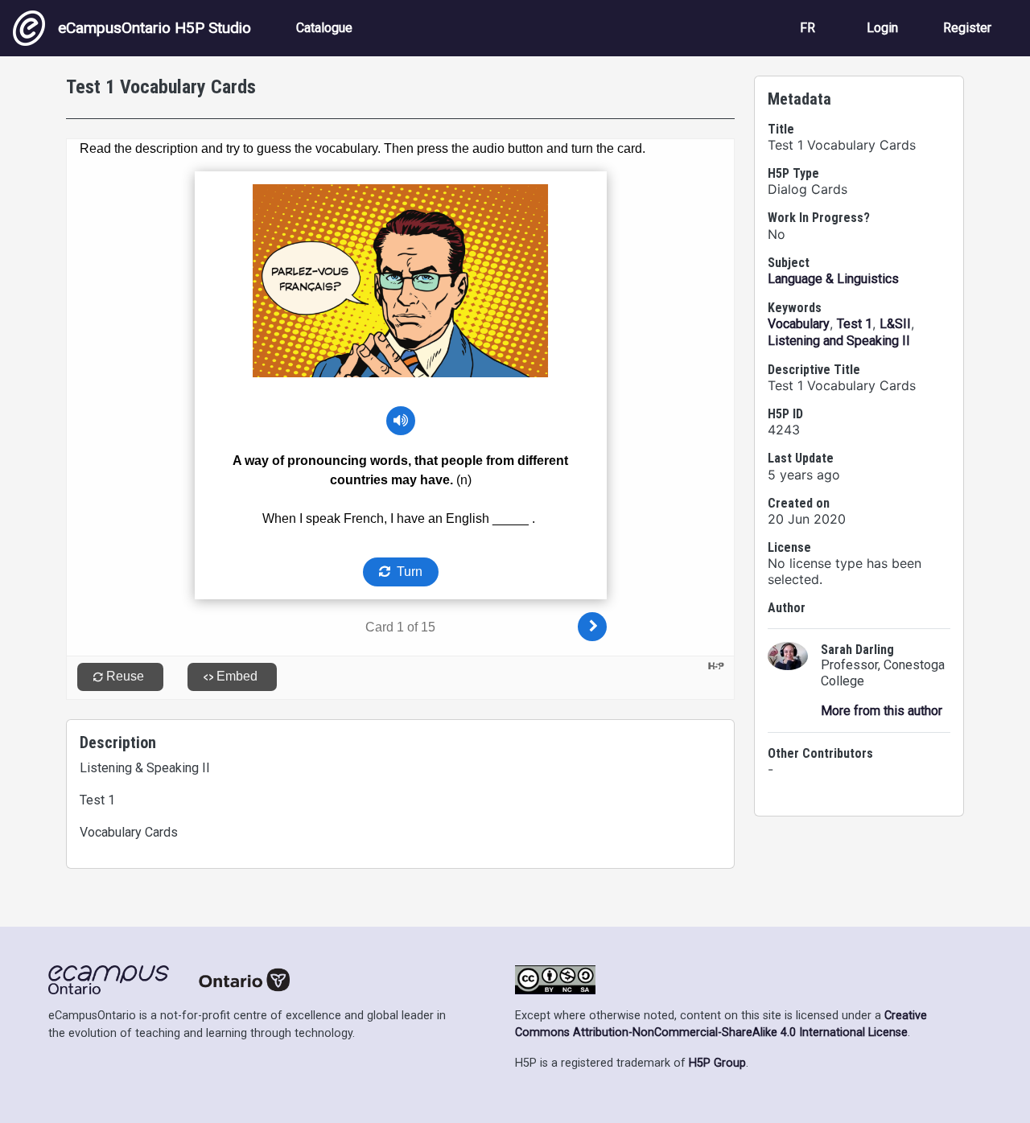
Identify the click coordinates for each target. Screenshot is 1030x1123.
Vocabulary (799, 323)
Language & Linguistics (833, 278)
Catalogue (324, 27)
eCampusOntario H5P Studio (154, 28)
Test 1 (854, 323)
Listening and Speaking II (839, 340)
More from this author (881, 710)
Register (967, 27)
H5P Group (717, 1063)
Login (882, 27)
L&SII (895, 323)
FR (807, 27)
